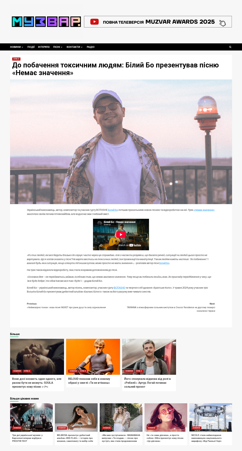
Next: (171, 307)
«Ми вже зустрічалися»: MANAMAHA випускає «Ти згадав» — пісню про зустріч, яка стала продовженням (121, 438)
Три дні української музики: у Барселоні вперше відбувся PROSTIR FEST (27, 438)
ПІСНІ (56, 46)
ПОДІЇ (31, 46)
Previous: (66, 305)
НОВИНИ (15, 46)
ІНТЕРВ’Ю (44, 46)
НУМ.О (16, 59)
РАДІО (91, 46)
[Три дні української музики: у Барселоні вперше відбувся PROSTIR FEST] (31, 417)
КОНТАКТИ (73, 46)
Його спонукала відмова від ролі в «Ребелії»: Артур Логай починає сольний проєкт (147, 382)
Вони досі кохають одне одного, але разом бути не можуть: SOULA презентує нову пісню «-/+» (36, 382)
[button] (230, 46)
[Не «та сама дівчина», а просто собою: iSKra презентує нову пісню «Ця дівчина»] (166, 417)
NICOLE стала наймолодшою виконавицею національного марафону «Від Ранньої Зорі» (206, 438)
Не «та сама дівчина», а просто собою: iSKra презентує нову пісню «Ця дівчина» (165, 438)
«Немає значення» (204, 209)
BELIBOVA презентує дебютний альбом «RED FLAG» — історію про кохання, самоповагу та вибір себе (75, 438)
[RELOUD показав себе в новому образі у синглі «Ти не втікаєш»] (93, 357)
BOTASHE (119, 287)
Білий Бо (113, 209)
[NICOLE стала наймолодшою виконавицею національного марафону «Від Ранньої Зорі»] (210, 417)
